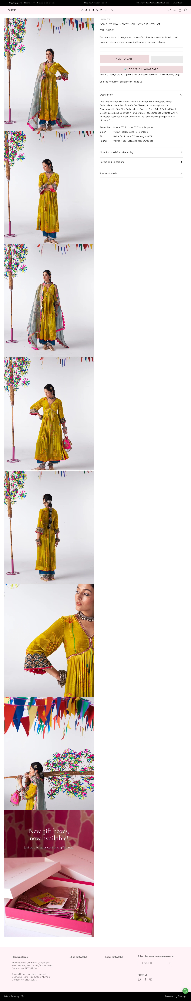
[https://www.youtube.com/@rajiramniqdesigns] (151, 979)
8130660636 (31, 979)
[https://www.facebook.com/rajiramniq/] (145, 979)
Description (106, 94)
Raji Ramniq (12, 996)
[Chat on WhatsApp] (185, 991)
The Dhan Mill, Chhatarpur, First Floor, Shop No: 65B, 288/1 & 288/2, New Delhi (32, 964)
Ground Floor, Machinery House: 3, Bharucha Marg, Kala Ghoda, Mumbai (31, 975)
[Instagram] (139, 979)
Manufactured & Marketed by (116, 152)
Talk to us (137, 81)
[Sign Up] (168, 963)
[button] (167, 59)
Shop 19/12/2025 (78, 957)
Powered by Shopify (175, 996)
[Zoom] (88, 23)
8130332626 (31, 968)
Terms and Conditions (112, 161)
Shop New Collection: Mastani (95, 3)
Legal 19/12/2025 (114, 957)
